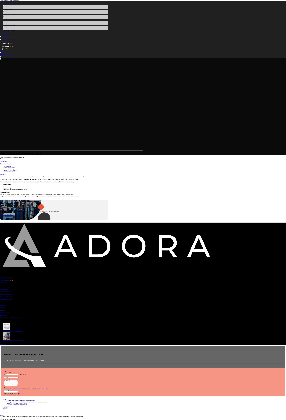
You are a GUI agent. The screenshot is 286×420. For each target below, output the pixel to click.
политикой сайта (18, 388)
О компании (3, 305)
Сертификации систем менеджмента (12, 331)
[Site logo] (8, 38)
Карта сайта (3, 344)
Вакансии (2, 310)
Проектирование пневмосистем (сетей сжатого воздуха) (20, 400)
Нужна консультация (7, 214)
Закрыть (2, 158)
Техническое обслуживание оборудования (16, 403)
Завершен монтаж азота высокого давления (14, 340)
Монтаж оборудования (9, 167)
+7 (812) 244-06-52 (4, 43)
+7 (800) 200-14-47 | (6, 280)
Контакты (3, 174)
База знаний (3, 315)
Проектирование (7, 166)
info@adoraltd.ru (4, 49)
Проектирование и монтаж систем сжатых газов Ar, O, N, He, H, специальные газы (27, 402)
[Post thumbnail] (6, 330)
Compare (5, 412)
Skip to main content (14, 0)
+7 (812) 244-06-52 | (6, 278)
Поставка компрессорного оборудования (16, 404)
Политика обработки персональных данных (11, 317)
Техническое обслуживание (10, 170)
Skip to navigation (4, 0)
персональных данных (43, 388)
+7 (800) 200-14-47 (4, 46)
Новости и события (5, 312)
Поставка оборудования (9, 171)
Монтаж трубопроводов (9, 169)
